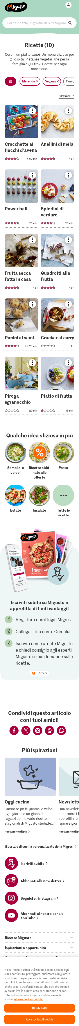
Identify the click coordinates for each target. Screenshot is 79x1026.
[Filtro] (10, 81)
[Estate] (15, 501)
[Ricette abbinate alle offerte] (39, 460)
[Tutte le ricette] (63, 501)
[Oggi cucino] (30, 796)
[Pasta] (63, 460)
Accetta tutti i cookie (39, 1019)
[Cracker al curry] (57, 325)
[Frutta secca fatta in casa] (21, 264)
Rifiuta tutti (39, 1008)
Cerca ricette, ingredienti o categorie (39, 22)
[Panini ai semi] (21, 325)
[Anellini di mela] (57, 135)
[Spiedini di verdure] (57, 199)
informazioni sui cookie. (28, 999)
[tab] (39, 937)
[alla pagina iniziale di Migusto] (16, 5)
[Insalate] (39, 501)
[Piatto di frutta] (57, 387)
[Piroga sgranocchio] (21, 387)
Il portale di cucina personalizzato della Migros (39, 846)
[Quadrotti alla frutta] (57, 264)
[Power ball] (21, 199)
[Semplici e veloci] (15, 460)
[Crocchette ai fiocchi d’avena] (21, 135)
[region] (39, 991)
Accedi (43, 673)
